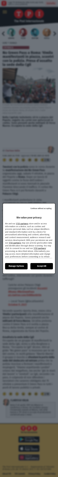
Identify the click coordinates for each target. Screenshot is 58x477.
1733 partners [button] (22, 224)
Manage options (16, 266)
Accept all (41, 266)
